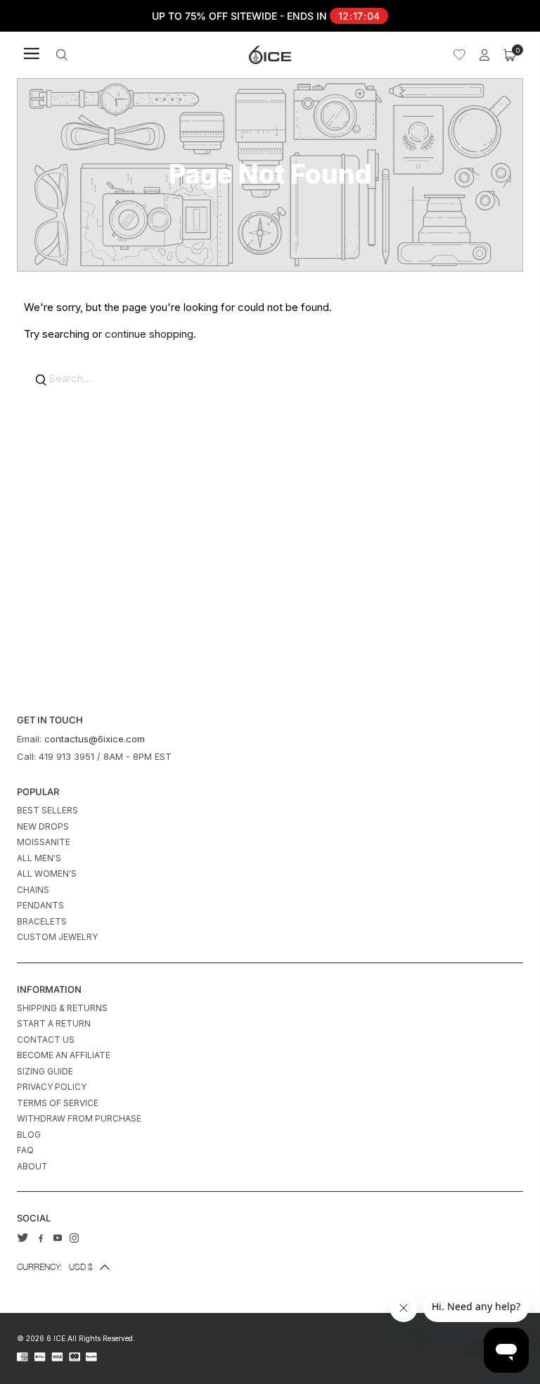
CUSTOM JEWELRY (57, 937)
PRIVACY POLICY (51, 1086)
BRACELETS (42, 921)
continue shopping (149, 334)
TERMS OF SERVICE (57, 1103)
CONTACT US (46, 1039)
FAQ (25, 1150)
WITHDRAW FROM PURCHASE (79, 1118)
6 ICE (55, 1338)
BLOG (29, 1134)
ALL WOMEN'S (47, 873)
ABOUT (32, 1166)
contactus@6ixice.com (94, 738)
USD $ (55, 1267)
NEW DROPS (43, 826)
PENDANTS (40, 905)
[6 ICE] (270, 55)
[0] (509, 55)
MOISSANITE (43, 842)
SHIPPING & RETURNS (62, 1008)
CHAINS (33, 889)
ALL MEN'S (39, 858)
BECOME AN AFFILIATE (63, 1055)
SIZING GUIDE (45, 1071)
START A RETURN (54, 1023)
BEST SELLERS (47, 810)
